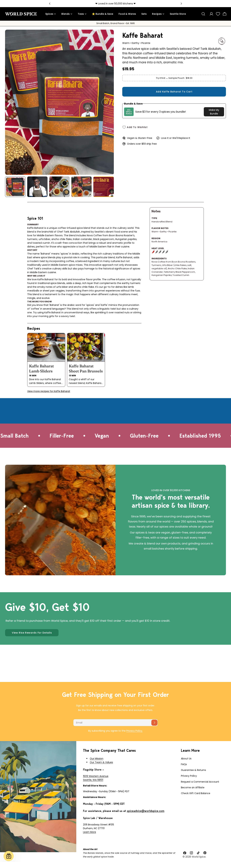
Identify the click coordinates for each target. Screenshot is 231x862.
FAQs (184, 764)
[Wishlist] (218, 14)
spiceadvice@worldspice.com (145, 811)
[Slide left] (13, 102)
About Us (186, 758)
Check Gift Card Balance (195, 793)
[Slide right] (106, 102)
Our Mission (96, 758)
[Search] (203, 13)
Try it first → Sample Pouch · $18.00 (174, 78)
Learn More (89, 832)
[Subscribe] (154, 723)
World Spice (199, 856)
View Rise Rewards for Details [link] (32, 632)
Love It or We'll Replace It (175, 138)
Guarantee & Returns (193, 770)
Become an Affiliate (192, 787)
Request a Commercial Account (200, 781)
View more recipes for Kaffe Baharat (48, 391)
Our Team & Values (101, 762)
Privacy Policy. (134, 730)
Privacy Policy (189, 775)
